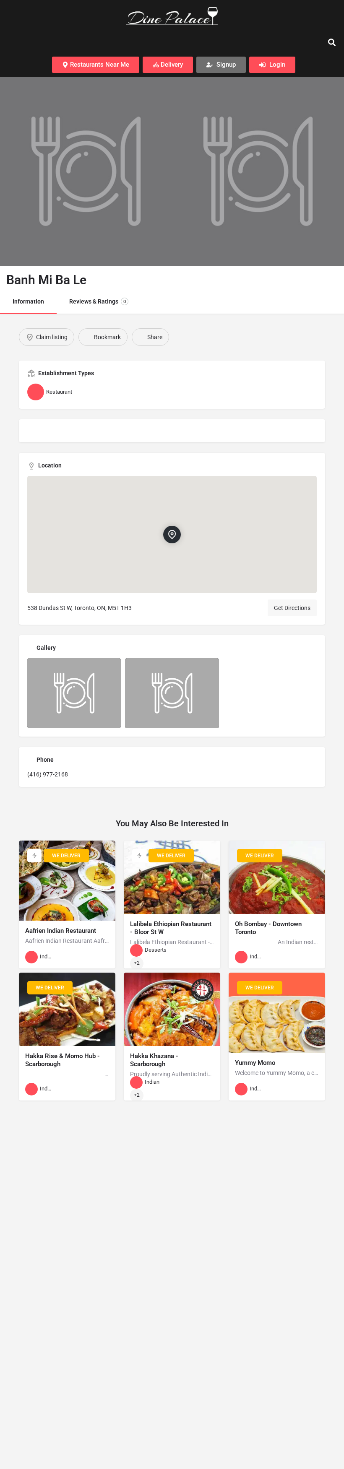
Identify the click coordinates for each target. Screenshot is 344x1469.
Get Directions (292, 608)
